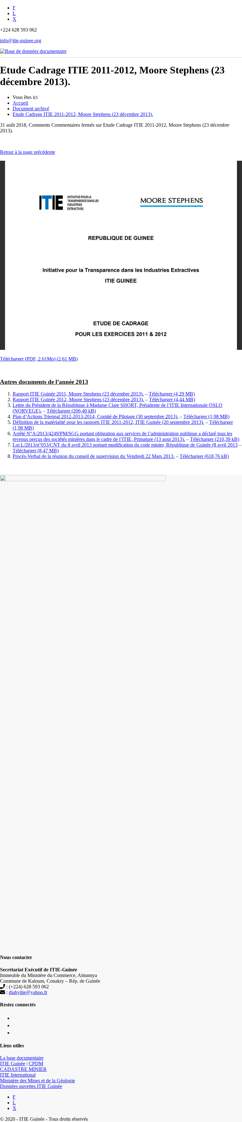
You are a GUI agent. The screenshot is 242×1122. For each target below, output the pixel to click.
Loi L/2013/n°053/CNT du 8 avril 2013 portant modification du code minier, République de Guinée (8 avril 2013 (125, 445)
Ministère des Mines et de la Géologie (37, 1080)
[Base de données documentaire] (33, 48)
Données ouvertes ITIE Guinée (31, 1086)
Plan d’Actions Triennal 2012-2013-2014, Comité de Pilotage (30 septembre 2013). (95, 416)
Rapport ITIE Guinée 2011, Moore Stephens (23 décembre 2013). (78, 393)
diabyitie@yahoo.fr (28, 992)
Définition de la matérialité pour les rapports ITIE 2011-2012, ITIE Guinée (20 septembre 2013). (108, 422)
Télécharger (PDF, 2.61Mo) (27, 358)
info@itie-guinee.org (20, 40)
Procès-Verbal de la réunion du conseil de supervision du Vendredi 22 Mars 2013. (94, 456)
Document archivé (31, 108)
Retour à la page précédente (27, 152)
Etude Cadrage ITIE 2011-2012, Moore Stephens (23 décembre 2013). (83, 114)
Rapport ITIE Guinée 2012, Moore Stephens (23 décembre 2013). (78, 399)
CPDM (36, 1063)
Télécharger (160, 393)
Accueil (20, 103)
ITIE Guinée (12, 1063)
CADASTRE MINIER (23, 1069)
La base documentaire (21, 1058)
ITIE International (18, 1075)
